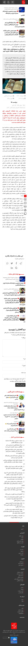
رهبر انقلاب (21, 536)
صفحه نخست (22, 45)
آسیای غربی (21, 565)
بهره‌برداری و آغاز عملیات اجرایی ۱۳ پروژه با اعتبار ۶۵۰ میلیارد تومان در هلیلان (13, 474)
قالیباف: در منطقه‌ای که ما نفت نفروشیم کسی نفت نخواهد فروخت (13, 516)
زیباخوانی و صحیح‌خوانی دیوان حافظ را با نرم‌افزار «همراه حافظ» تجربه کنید (14, 50)
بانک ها (21, 550)
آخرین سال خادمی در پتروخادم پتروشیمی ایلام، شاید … (11, 431)
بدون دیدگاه (9, 98)
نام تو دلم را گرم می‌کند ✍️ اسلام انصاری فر (11, 425)
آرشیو (22, 529)
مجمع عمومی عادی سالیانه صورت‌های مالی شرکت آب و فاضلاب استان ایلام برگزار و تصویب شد (14, 34)
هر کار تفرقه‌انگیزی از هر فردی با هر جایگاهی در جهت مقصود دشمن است (14, 25)
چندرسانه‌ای (21, 605)
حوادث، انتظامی (20, 581)
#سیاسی (22, 533)
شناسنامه (22, 617)
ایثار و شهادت (20, 591)
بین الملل (21, 562)
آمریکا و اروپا (20, 563)
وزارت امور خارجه (20, 541)
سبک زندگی (20, 575)
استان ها (5, 45)
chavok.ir (11, 635)
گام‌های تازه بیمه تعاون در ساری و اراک (13, 494)
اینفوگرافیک (21, 613)
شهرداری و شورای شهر (18, 579)
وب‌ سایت (23, 373)
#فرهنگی (16, 45)
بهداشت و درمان (20, 574)
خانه (23, 526)
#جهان (22, 559)
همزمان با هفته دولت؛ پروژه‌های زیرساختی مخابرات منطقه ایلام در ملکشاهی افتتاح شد (14, 319)
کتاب (8, 107)
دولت (22, 538)
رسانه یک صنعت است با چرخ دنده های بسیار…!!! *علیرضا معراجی (11, 417)
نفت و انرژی (21, 553)
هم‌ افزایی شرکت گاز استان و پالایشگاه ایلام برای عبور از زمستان (11, 310)
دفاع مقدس (20, 593)
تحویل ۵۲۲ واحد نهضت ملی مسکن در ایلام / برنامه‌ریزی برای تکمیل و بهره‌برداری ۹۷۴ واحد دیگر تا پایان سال (14, 511)
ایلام (22, 601)
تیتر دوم (19, 46)
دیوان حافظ (19, 105)
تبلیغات (21, 555)
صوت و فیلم (20, 610)
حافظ (24, 105)
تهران (23, 46)
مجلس (22, 539)
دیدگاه (23, 338)
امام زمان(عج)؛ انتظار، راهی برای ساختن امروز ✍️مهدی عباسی (11, 397)
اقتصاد (22, 547)
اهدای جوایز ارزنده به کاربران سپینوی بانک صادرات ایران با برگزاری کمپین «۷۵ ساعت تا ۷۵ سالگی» (14, 505)
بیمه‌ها (22, 551)
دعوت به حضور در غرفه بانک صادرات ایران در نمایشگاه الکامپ (14, 13)
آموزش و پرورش (20, 572)
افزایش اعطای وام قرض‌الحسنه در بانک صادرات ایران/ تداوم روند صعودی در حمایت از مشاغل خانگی (14, 499)
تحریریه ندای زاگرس (8, 96)
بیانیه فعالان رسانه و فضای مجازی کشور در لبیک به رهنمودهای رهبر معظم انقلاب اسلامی (14, 483)
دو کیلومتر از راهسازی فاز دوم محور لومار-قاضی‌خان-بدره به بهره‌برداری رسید (13, 478)
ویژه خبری (14, 46)
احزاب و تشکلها (20, 543)
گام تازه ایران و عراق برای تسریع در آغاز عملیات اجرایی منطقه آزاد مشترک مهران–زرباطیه (14, 490)
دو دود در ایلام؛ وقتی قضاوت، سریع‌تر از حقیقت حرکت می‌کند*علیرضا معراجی (14, 408)
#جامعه (22, 569)
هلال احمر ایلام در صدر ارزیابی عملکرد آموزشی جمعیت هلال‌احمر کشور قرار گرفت (15, 468)
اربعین (22, 589)
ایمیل (23, 366)
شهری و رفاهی (20, 577)
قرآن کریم (14, 105)
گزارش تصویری (20, 612)
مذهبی (22, 587)
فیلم (22, 608)
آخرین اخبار (10, 45)
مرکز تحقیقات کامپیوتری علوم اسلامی (17, 107)
